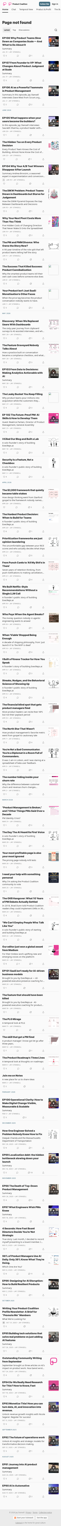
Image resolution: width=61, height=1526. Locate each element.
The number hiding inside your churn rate (20, 779)
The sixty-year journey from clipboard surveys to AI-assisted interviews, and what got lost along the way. (23, 330)
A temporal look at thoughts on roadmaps (22, 1061)
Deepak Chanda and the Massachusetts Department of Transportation (21, 1139)
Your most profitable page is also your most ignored (21, 855)
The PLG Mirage (11, 1019)
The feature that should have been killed (22, 997)
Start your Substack (25, 1517)
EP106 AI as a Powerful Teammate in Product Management (22, 89)
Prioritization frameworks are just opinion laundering (22, 540)
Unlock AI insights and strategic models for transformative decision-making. (23, 1442)
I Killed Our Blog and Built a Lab (20, 439)
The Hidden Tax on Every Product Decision (22, 144)
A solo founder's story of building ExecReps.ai (18, 444)
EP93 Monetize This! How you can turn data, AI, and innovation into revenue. (22, 1407)
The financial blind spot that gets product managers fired (22, 706)
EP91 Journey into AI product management (19, 1466)
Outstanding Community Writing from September (22, 1360)
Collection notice (45, 1512)
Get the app (42, 1517)
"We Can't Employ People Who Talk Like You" (23, 924)
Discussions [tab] (24, 30)
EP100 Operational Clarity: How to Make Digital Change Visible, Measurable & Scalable (22, 1103)
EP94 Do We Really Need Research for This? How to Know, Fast (22, 1384)
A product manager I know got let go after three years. (23, 1042)
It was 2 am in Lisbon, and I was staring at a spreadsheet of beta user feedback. (23, 761)
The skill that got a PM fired (18, 1037)
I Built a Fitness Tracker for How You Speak (23, 661)
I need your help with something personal (21, 876)
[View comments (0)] (18, 55)
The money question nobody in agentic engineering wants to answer (21, 619)
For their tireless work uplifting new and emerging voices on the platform (21, 955)
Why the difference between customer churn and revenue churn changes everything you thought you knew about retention (22, 786)
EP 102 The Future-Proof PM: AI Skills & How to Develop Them (20, 416)
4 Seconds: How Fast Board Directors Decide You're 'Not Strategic (18, 1232)
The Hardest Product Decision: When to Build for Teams (20, 516)
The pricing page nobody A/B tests (19, 860)
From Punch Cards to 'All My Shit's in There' (23, 564)
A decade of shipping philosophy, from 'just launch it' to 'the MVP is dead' (23, 643)
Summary (7, 48)
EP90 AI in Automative (15, 1485)
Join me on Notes (12, 1075)
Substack (19, 1523)
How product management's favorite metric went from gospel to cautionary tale (23, 734)
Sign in (55, 4)
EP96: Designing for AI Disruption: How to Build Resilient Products (22, 1282)
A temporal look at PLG (13, 1022)
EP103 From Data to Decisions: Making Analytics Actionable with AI (22, 373)
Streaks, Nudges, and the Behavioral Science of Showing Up (23, 682)
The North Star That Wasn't (18, 728)
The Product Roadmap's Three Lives (23, 1057)
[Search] (56, 30)
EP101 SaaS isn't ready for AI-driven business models (23, 972)
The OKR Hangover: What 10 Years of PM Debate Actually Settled (22, 900)
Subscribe (44, 4)
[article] (30, 46)
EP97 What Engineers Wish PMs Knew (21, 1209)
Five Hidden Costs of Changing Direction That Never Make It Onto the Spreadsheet (22, 227)
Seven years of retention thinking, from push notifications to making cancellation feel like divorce (22, 571)
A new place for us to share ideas (18, 1079)
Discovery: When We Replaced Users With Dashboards (20, 323)
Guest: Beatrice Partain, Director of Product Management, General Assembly (23, 423)
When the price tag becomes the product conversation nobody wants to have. (22, 299)
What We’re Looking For (14, 1319)
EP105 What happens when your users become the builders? (21, 119)
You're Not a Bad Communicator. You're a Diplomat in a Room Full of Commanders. (22, 753)
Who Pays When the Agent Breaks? (23, 614)
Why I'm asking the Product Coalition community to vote (20, 883)
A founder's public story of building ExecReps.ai (19, 523)
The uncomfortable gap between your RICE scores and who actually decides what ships (23, 547)
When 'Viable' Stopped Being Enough (19, 637)
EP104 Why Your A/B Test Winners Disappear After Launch (23, 168)
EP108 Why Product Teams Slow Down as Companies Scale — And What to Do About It (22, 41)
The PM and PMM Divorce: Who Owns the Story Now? (20, 244)
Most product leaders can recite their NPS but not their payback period (22, 713)
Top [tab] (14, 30)
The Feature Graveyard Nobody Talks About (20, 347)
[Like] (4, 159)
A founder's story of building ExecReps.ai (22, 666)
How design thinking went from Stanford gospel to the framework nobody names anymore (22, 499)
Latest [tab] (7, 30)
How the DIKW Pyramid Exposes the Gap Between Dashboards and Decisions (22, 202)
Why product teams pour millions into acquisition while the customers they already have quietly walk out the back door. (21, 399)
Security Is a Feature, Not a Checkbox (17, 461)
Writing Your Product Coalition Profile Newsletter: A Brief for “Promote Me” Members (20, 1312)
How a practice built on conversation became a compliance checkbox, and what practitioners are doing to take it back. (22, 354)
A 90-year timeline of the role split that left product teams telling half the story (23, 251)
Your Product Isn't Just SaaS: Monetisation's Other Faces (19, 292)
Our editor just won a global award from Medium (22, 948)
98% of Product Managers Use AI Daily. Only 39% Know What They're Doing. (23, 1259)
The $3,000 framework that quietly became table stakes (23, 492)
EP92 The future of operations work (23, 1437)
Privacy (28, 1512)
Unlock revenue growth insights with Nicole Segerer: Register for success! (23, 1415)
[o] (53, 41)
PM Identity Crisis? (11, 818)
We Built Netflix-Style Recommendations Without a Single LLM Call (19, 590)
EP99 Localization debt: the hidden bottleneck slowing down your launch (23, 1158)
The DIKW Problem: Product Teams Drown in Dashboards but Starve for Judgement (23, 194)
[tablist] (16, 30)
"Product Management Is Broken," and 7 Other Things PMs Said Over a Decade (23, 811)
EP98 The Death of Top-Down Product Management (20, 1187)
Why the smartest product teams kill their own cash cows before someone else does (22, 275)
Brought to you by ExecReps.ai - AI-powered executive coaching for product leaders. (22, 1003)
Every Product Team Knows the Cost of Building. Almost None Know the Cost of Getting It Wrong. (22, 150)
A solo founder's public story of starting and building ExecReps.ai (21, 931)
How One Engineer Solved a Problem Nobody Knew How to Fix (22, 1132)
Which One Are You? (12, 1266)
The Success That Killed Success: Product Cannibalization (22, 268)
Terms (35, 1512)
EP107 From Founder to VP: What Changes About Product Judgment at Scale (23, 66)
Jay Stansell (15, 52)
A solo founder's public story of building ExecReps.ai (22, 468)
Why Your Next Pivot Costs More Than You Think (21, 220)
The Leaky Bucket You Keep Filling (22, 394)
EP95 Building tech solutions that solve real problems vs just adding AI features (22, 1337)
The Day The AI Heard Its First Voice (23, 832)
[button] (5, 9)
